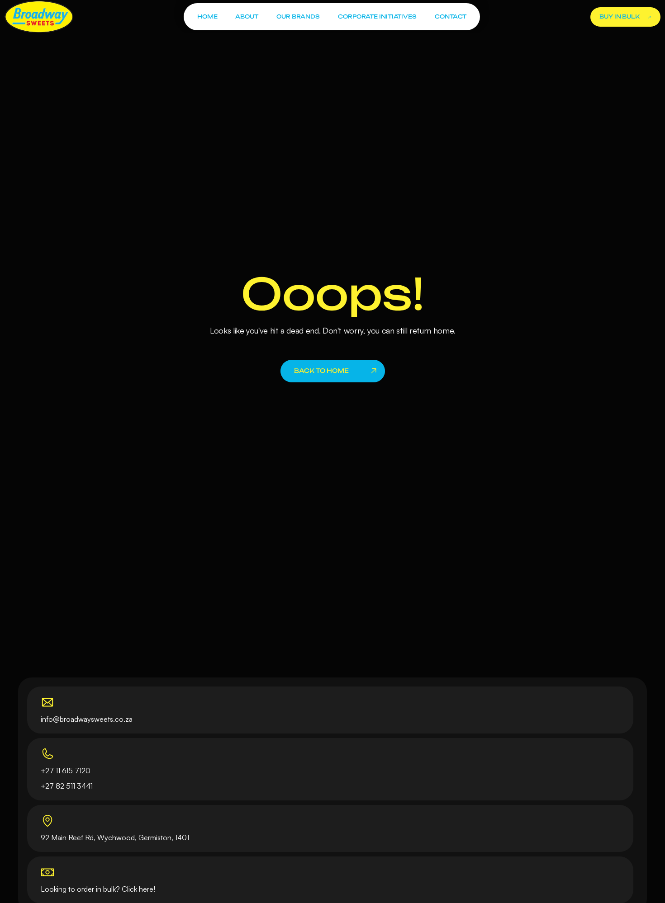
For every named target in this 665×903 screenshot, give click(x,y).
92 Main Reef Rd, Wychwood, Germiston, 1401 (115, 837)
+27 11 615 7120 (65, 770)
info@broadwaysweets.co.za (87, 719)
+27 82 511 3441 (67, 785)
